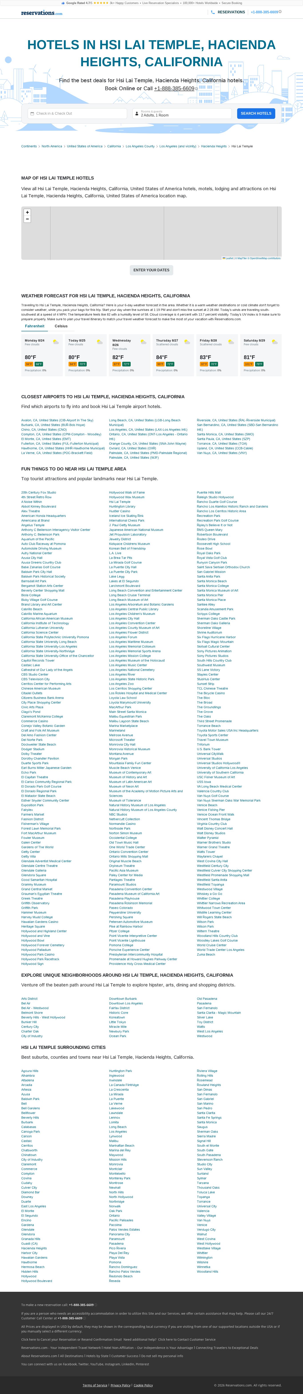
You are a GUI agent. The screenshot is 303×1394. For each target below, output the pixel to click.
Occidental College (123, 838)
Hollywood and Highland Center (44, 931)
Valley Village (206, 1215)
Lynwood (115, 1136)
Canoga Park (30, 1131)
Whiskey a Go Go (209, 894)
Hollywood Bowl (32, 940)
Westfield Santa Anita (212, 880)
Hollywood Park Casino (38, 954)
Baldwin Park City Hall (36, 572)
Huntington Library (122, 506)
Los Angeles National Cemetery (132, 670)
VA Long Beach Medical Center (219, 786)
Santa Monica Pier (210, 595)
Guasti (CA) (29, 1243)
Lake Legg (116, 576)
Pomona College (121, 945)
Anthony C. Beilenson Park (40, 534)
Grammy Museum (33, 884)
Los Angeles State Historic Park (131, 679)
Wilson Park (205, 922)
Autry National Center (36, 553)
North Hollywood (121, 1197)
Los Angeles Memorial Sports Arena (135, 651)
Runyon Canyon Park (212, 562)
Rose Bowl (204, 548)
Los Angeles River (122, 674)
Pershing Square (121, 917)
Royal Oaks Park (208, 553)
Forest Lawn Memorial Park (41, 828)
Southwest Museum (211, 665)
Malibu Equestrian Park (125, 716)
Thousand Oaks (208, 1187)
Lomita (114, 1122)
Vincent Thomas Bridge (213, 819)
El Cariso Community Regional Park (46, 782)
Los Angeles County (140, 146)
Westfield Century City (213, 866)
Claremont (28, 1164)
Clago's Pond (30, 712)
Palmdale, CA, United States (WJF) (134, 457)
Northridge (116, 1201)
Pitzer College (119, 931)
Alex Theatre (30, 511)
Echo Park (28, 772)
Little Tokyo (117, 1022)
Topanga (203, 1197)
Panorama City (119, 1234)
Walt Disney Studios (211, 833)
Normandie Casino (122, 824)
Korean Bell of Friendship (127, 548)
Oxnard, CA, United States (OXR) (132, 448)
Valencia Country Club (213, 791)
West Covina (206, 1239)
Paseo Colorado (121, 908)
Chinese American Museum (41, 688)
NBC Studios (118, 814)
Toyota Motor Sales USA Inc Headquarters (227, 730)
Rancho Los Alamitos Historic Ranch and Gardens (232, 506)
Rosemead (204, 1080)
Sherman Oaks (207, 1131)
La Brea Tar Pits (120, 558)
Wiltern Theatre (208, 931)
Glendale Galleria (33, 870)
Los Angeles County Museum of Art (134, 628)
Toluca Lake (206, 1192)
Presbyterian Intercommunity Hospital (136, 954)
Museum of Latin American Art (130, 782)
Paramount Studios (122, 884)
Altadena (27, 1080)
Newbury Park (119, 1031)
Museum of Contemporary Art (130, 772)
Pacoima (115, 1225)
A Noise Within (31, 502)
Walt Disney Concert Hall (215, 828)
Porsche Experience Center (129, 950)
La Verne (115, 1103)
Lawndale (116, 1113)
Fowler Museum (32, 838)
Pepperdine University (125, 912)
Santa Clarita (206, 1113)
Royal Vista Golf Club (212, 558)
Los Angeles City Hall (124, 618)
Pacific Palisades (121, 1220)
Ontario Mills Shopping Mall (128, 856)
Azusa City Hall (31, 558)
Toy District (205, 1022)
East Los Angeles (33, 1206)
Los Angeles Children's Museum (132, 614)
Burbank (27, 1122)
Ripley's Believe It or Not (214, 525)
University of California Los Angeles (222, 768)
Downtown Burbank (123, 998)
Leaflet (229, 258)
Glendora (28, 1234)
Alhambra (28, 1075)
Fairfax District (119, 1008)
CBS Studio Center (34, 674)
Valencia (203, 1211)
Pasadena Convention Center (130, 889)
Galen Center (31, 842)
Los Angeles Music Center (128, 665)
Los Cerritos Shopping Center (130, 688)
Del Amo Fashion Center (39, 735)
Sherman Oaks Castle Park (216, 618)
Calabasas (28, 1127)
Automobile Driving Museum (41, 548)
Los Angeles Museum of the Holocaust (137, 660)
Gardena (27, 1225)
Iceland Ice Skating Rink (126, 516)
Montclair (115, 1169)
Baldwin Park (30, 1099)
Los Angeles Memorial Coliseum (132, 646)
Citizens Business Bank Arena (42, 698)
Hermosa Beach (33, 1267)
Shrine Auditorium (209, 632)
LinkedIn (128, 1364)
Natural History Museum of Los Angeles (137, 805)
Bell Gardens (30, 1108)
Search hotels (256, 113)
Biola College (31, 595)
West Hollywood (208, 1243)
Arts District (29, 998)
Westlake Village (209, 1248)
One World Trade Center (127, 847)
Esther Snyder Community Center (45, 800)
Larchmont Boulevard (124, 586)
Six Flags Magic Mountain (215, 642)
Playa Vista (117, 1257)
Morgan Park (118, 758)
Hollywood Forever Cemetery (42, 945)
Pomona (115, 1262)
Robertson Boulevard (212, 534)
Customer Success (124, 1356)
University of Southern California (220, 772)
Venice (202, 1225)
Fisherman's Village (35, 824)
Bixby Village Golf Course (39, 600)
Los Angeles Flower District (128, 632)
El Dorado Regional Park (39, 791)
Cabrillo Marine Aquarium (39, 614)
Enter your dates (151, 270)
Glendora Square (33, 875)
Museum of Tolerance (125, 800)
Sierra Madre (206, 1136)
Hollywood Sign (32, 964)
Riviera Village (207, 1071)
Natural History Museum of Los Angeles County (143, 810)
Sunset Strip (205, 684)
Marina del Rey (120, 1150)
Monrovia (116, 1164)
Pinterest (142, 1364)
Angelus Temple (33, 525)
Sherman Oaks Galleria (213, 623)
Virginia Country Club (212, 824)
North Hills (116, 1192)
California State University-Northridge (48, 651)
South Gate (205, 1150)
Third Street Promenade (214, 721)
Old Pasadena (207, 998)
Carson (26, 1136)
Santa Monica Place (211, 600)
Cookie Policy (143, 1385)
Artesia (26, 1089)
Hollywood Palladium (36, 950)
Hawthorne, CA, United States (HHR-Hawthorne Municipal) (63, 448)
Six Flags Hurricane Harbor (216, 637)
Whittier (202, 1253)
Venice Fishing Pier (211, 810)
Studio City (204, 1164)
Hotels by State (97, 1356)
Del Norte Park (32, 740)
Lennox (114, 1117)
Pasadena (204, 1003)
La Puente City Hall (122, 567)
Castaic (26, 1141)
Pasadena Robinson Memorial (130, 903)
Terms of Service (95, 1385)
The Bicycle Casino (211, 693)
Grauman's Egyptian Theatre (41, 894)
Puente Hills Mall (209, 492)
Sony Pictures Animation (214, 651)
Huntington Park (120, 1071)
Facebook (70, 1364)
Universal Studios (209, 758)
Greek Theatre (32, 898)
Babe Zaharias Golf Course (41, 567)
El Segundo (29, 1215)
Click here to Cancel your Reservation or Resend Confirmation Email (71, 1339)
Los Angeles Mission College (130, 656)
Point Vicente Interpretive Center (133, 936)
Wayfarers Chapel (210, 856)
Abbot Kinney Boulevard (38, 506)
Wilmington (204, 1257)
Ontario (114, 1215)
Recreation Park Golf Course (218, 520)
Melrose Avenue (121, 735)
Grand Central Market (36, 889)
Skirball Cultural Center (213, 646)
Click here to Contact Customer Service (187, 1339)
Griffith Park (29, 908)
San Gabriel (205, 1099)
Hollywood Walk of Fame (127, 492)
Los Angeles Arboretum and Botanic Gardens (141, 604)
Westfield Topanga (210, 884)
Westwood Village (210, 889)
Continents (29, 146)
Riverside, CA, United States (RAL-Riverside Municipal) (236, 420)
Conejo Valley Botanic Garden (43, 726)
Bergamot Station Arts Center (42, 586)
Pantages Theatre (122, 880)
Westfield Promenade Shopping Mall (223, 875)
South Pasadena (209, 1155)
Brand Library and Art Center (41, 604)
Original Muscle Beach (125, 861)
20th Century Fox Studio (38, 492)
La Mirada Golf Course (125, 562)
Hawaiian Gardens (34, 1257)
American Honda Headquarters (43, 516)
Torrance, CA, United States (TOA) (222, 443)
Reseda (114, 1281)
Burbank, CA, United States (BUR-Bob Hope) (53, 425)
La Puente (116, 1099)
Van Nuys (204, 1220)
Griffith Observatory (35, 903)
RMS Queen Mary (209, 530)
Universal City (207, 1206)
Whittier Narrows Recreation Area (221, 903)
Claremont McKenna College (42, 716)
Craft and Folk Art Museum (40, 730)
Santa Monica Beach (212, 581)
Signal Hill (204, 1141)
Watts (201, 1026)
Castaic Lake (30, 665)
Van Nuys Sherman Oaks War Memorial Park (229, 800)
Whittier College (208, 898)
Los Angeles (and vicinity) (177, 146)
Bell (24, 1103)
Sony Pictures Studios (212, 656)
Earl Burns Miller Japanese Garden (46, 768)
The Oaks (204, 716)
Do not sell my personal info (162, 1356)
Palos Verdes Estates (124, 1229)
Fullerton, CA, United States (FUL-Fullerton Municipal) (60, 443)
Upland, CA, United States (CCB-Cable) (225, 448)
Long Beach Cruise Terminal (129, 595)
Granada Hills (30, 1239)
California (114, 146)
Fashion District (32, 819)
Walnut (202, 1234)
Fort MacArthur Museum (38, 833)
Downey (27, 1197)
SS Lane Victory (208, 670)
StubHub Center (208, 679)
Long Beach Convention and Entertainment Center (145, 590)
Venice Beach (207, 805)
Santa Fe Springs (209, 1117)
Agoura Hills (29, 1071)
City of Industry (32, 1036)
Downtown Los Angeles (126, 1003)
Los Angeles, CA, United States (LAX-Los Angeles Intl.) (148, 429)
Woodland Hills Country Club (217, 936)
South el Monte (208, 1145)
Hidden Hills (29, 1271)
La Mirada (116, 1094)
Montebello (117, 1173)
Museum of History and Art (128, 777)
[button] (27, 212)
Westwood (204, 1036)
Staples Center (207, 674)
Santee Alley (206, 604)
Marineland (117, 730)
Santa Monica (207, 1122)
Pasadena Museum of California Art (134, 894)
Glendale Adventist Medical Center (46, 861)
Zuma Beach (206, 954)
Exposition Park (32, 805)
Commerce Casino (34, 721)
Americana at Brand (35, 520)
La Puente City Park (123, 572)
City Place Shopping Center (41, 702)
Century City (30, 1026)
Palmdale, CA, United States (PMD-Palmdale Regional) (148, 453)
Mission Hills (118, 1159)
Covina (26, 1178)
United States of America (84, 146)
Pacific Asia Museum (123, 870)
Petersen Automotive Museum (131, 922)
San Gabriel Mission (211, 572)
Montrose (116, 1183)
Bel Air (25, 1003)
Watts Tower (206, 852)
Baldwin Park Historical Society (43, 576)
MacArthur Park (120, 707)
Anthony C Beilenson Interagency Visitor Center (55, 530)
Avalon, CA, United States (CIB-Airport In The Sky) (57, 420)
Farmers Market (32, 814)
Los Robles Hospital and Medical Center (138, 693)
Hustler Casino (119, 511)
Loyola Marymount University (130, 702)
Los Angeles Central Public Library (133, 609)
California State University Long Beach (49, 642)
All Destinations (71, 1356)
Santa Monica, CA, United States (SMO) (225, 434)
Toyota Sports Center (212, 735)
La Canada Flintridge (124, 1085)
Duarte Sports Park (35, 763)
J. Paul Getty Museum (124, 525)
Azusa (25, 1094)
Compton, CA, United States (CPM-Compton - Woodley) (61, 434)
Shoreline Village (209, 628)
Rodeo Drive (206, 539)
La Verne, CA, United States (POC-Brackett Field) (56, 453)
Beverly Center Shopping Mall (42, 590)
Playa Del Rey (119, 1253)
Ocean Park (117, 1036)
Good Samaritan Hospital (39, 880)
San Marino (205, 1103)
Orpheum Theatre (122, 866)
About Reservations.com (39, 1356)
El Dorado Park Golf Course (41, 786)
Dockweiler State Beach (38, 744)
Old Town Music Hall (123, 842)
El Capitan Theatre (34, 777)
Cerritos (27, 1145)
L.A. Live (115, 553)
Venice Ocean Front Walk (215, 814)
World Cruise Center (211, 945)
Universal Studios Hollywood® (218, 763)
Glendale (27, 1229)
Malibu (113, 1141)
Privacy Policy (120, 1385)
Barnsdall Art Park (33, 581)
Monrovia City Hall (122, 744)
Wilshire (202, 1262)
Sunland (203, 1173)
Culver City (29, 1187)
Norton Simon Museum (125, 833)
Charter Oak (30, 1031)
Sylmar (202, 1178)
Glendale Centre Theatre (39, 866)
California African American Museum (47, 618)
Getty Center (30, 852)
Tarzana (203, 1183)
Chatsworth (29, 1150)
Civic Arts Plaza (32, 707)
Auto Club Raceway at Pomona (43, 544)
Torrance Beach (209, 726)
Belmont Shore (32, 1012)
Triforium (203, 744)
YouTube (96, 1364)
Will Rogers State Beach (214, 917)
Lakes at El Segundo (124, 581)
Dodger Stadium (32, 749)
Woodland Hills (207, 1271)
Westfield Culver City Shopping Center (224, 870)
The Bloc (203, 698)
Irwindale (115, 1080)
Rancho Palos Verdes (124, 1271)
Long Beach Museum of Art (128, 600)
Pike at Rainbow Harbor (126, 926)
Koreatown (117, 1017)
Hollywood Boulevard (36, 1281)
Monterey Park (119, 1178)
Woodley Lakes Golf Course (217, 940)
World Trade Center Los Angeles (220, 950)
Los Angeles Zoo (121, 684)
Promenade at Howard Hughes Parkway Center (143, 959)
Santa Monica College (213, 586)
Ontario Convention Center (128, 852)
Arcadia (26, 1085)
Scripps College (208, 614)
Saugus (202, 1127)
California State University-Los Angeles (49, 646)
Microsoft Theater (122, 740)
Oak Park (115, 1211)
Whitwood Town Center (214, 908)
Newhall (114, 1187)
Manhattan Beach (121, 1145)
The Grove (205, 712)
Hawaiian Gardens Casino (39, 922)
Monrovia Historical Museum (129, 749)
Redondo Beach (121, 1276)
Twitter (83, 1364)
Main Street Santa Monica (127, 712)
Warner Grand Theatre (213, 847)
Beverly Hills (30, 1117)
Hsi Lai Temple (119, 502)
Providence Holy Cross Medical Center (137, 964)
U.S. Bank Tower (209, 749)
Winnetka (203, 1267)
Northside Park (119, 828)
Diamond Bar (30, 1192)
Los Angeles (118, 1131)
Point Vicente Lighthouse (127, 940)
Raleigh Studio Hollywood (215, 497)
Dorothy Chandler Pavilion (40, 758)
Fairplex (27, 810)
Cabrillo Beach (31, 609)
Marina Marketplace (123, 726)
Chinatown (28, 1155)
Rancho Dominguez (123, 1267)
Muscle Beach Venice (125, 768)
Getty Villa (28, 856)
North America (52, 146)
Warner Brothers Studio (214, 842)
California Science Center (40, 632)
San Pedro (204, 1108)
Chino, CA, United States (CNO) (44, 429)
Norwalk (115, 1206)
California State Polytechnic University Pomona (55, 637)
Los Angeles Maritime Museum (131, 642)
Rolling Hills (205, 1075)
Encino (26, 1220)
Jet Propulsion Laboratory (127, 534)
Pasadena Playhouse (124, 898)
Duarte (26, 1201)
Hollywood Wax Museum (126, 497)
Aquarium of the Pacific (37, 539)
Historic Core (118, 1012)
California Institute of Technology (45, 623)
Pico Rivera (117, 1248)
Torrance (204, 1201)
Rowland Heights (209, 1085)
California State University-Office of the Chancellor (57, 656)
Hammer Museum (33, 912)
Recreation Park (208, 516)
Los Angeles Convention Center (132, 623)
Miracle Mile (118, 1026)
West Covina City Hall (212, 861)
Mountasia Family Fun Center (130, 763)
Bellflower (28, 1113)
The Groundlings (209, 707)
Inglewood (116, 1075)
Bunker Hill (29, 1022)
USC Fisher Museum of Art (216, 777)
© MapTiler (241, 258)
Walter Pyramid (207, 838)
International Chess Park (126, 520)
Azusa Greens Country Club (41, 562)
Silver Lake (205, 1017)
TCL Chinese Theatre (212, 688)
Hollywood (28, 1276)
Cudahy (26, 1183)
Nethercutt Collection (124, 819)
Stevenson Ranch (210, 1159)
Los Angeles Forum (123, 637)
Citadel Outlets (31, 693)
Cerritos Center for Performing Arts (46, 684)
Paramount (117, 1239)
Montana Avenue (121, 754)
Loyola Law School (123, 698)
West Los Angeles (210, 1031)
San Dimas (204, 1089)
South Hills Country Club (214, 660)
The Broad (204, 702)
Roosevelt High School (213, 544)
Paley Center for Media (126, 875)
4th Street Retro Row (36, 497)
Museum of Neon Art (124, 786)
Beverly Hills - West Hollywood (43, 1017)
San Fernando (207, 1008)
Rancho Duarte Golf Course (217, 502)
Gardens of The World (37, 847)
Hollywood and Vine (35, 936)
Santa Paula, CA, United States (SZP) (223, 439)
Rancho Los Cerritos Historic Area (221, 511)
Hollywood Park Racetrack (40, 959)
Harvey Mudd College (37, 917)
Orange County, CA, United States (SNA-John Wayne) (147, 443)
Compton (27, 1173)
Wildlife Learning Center (214, 912)
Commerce (29, 1169)
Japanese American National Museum (136, 530)
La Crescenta (119, 1089)
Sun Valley (204, 1169)
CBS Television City (35, 679)
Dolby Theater (31, 754)
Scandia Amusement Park (215, 609)
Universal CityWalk (210, 754)
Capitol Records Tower (38, 660)
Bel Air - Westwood (35, 1008)
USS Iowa (204, 782)
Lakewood (116, 1108)
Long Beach (118, 1127)
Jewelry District (120, 539)
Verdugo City (206, 1229)
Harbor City (29, 1253)
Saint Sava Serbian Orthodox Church (223, 567)
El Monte (27, 1211)
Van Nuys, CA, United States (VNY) (222, 453)
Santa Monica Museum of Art (217, 590)
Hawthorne (29, 1262)
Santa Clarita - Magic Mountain (219, 1012)
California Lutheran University (42, 628)
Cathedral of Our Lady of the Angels (47, 670)
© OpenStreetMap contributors (264, 258)
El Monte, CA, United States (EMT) (46, 439)
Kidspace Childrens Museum (129, 544)
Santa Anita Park (208, 576)
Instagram (112, 1364)
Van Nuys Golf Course (213, 796)
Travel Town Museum (212, 740)
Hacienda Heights (214, 146)
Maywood (116, 1155)
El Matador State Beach (38, 796)
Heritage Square (33, 926)
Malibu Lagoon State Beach (129, 721)
